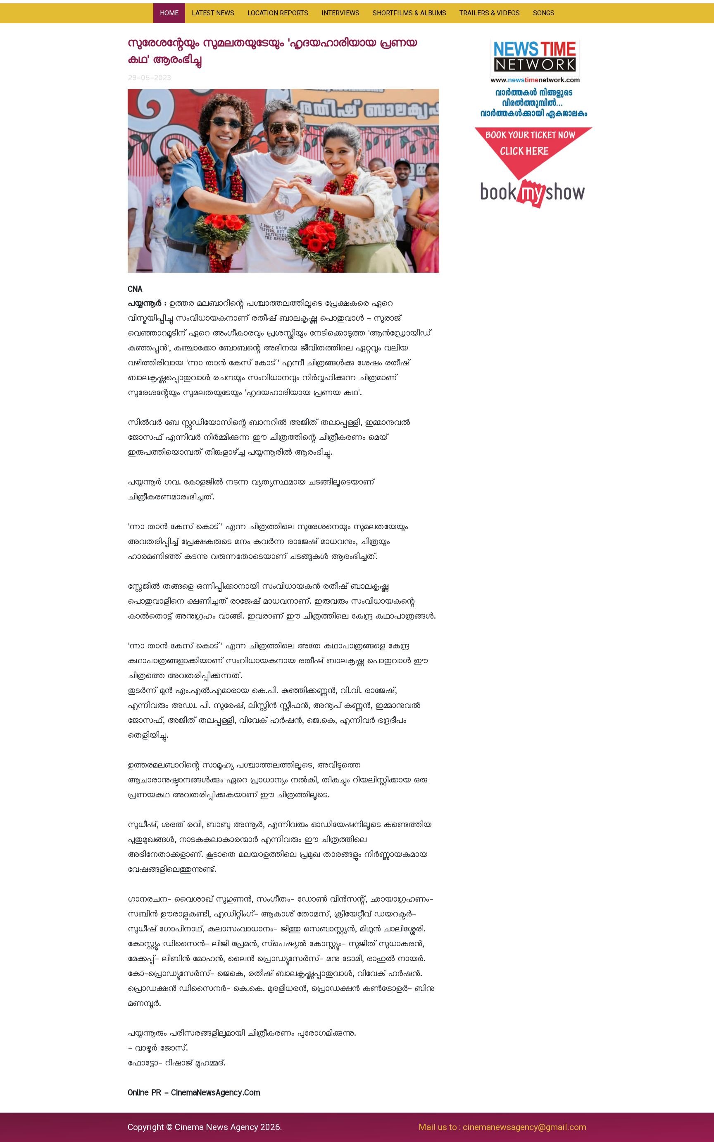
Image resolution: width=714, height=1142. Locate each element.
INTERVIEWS (340, 13)
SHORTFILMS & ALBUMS (409, 13)
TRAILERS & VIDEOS (489, 13)
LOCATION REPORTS (278, 13)
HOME (169, 13)
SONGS (544, 13)
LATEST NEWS (213, 13)
